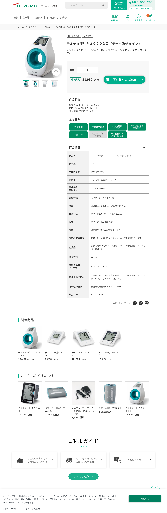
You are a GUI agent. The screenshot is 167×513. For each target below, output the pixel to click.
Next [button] (64, 83)
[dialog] (83, 501)
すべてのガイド (83, 476)
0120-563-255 (142, 2)
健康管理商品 (35, 27)
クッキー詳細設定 (97, 499)
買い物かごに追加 (124, 79)
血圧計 (48, 27)
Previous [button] (16, 83)
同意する (145, 499)
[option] (40, 56)
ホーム (21, 27)
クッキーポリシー (63, 499)
